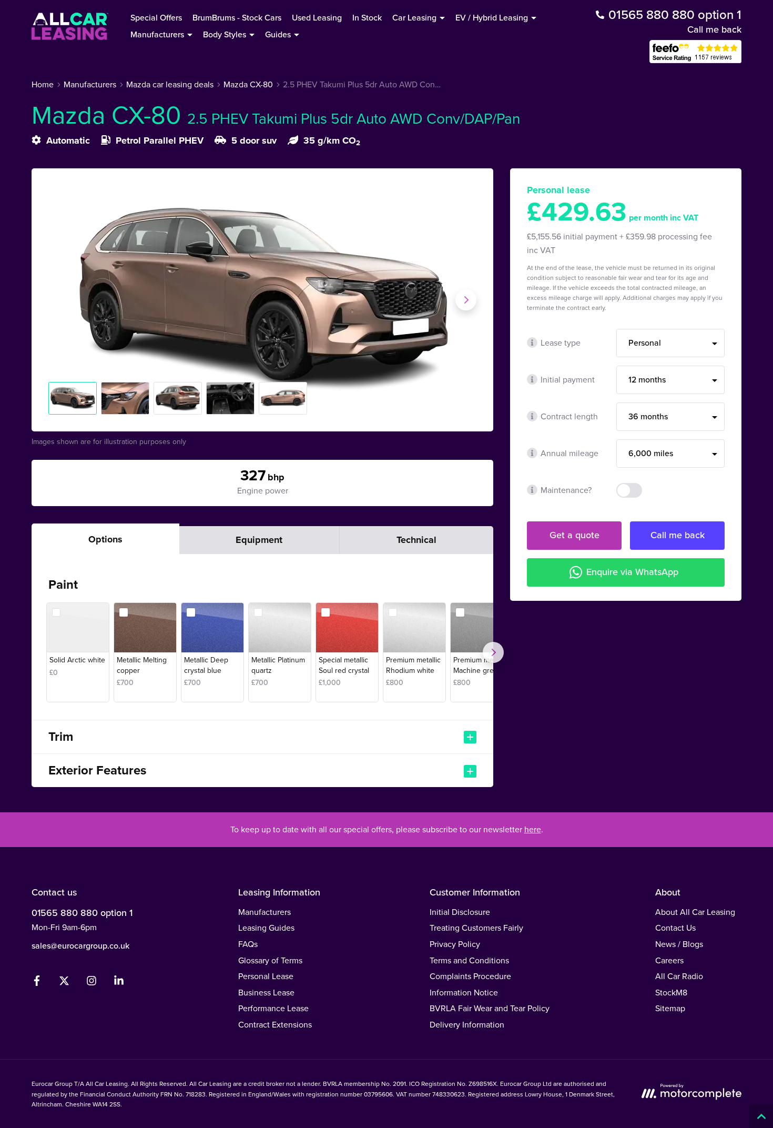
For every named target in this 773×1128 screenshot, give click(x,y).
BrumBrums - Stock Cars (236, 17)
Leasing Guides (266, 927)
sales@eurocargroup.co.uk (80, 945)
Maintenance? (566, 490)
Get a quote (574, 534)
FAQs (248, 944)
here (532, 829)
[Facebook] (36, 983)
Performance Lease (273, 1008)
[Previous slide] (58, 299)
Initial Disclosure (460, 912)
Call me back (714, 29)
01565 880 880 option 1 (82, 912)
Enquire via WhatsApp (632, 571)
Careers (669, 960)
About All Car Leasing (695, 912)
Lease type (561, 342)
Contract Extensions (275, 1024)
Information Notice (464, 992)
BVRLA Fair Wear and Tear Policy (490, 1008)
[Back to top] (761, 1116)
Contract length (569, 416)
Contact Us (675, 927)
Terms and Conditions (469, 960)
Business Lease (266, 992)
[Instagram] (91, 983)
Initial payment (568, 379)
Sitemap (670, 1008)
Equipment (259, 540)
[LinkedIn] (119, 983)
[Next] (493, 652)
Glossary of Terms (270, 960)
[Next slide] (465, 299)
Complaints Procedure (470, 976)
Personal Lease (265, 976)
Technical (416, 540)
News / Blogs (679, 944)
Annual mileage (569, 453)
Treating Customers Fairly (476, 927)
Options (105, 539)
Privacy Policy (455, 944)
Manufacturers (264, 912)
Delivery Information (467, 1024)
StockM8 (671, 992)
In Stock (367, 17)
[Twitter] (64, 983)
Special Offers (156, 17)
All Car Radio (679, 976)
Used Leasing (317, 17)
